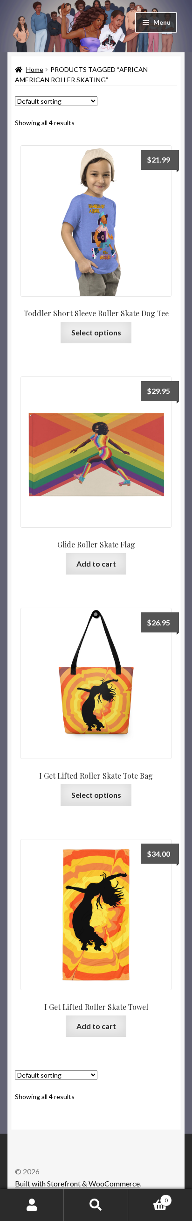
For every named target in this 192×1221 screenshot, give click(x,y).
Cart (148, 1197)
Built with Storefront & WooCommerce (77, 1183)
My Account (32, 1205)
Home (34, 69)
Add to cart (96, 563)
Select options (96, 332)
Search (96, 1205)
